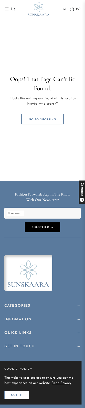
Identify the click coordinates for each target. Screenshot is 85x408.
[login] (62, 9)
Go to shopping (42, 119)
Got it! (16, 395)
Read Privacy (61, 383)
